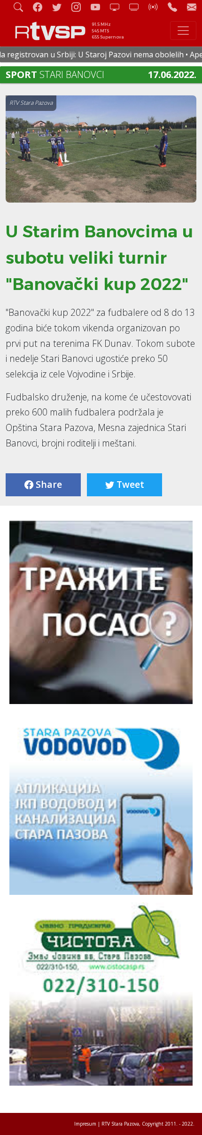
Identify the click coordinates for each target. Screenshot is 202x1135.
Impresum (85, 1123)
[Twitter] (60, 6)
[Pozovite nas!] (176, 6)
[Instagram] (79, 6)
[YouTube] (99, 6)
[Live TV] (118, 6)
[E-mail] (191, 6)
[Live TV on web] (137, 6)
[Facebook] (41, 6)
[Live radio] (156, 6)
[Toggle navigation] (183, 30)
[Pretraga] (22, 6)
